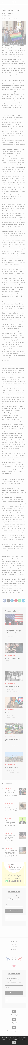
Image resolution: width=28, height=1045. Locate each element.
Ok (14, 1042)
